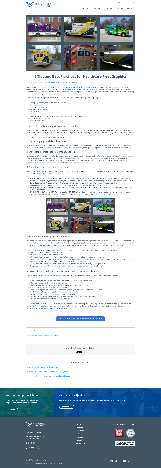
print (68, 82)
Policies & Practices (32, 463)
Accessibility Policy (46, 463)
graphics (64, 82)
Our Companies (80, 434)
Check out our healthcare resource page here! (80, 318)
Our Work (97, 8)
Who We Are (108, 8)
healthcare (74, 82)
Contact (32, 447)
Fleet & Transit (49, 82)
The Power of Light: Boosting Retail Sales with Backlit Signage (48, 376)
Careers (12, 409)
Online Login (80, 443)
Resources (119, 8)
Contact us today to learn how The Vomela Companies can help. (46, 308)
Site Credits (58, 463)
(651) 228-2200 (30, 443)
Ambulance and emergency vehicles (37, 171)
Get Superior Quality (72, 395)
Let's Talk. (130, 8)
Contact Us (66, 407)
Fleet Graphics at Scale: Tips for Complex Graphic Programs (47, 372)
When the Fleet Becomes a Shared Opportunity (42, 367)
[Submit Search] (133, 2)
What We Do (86, 8)
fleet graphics (57, 82)
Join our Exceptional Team (22, 395)
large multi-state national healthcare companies (82, 89)
